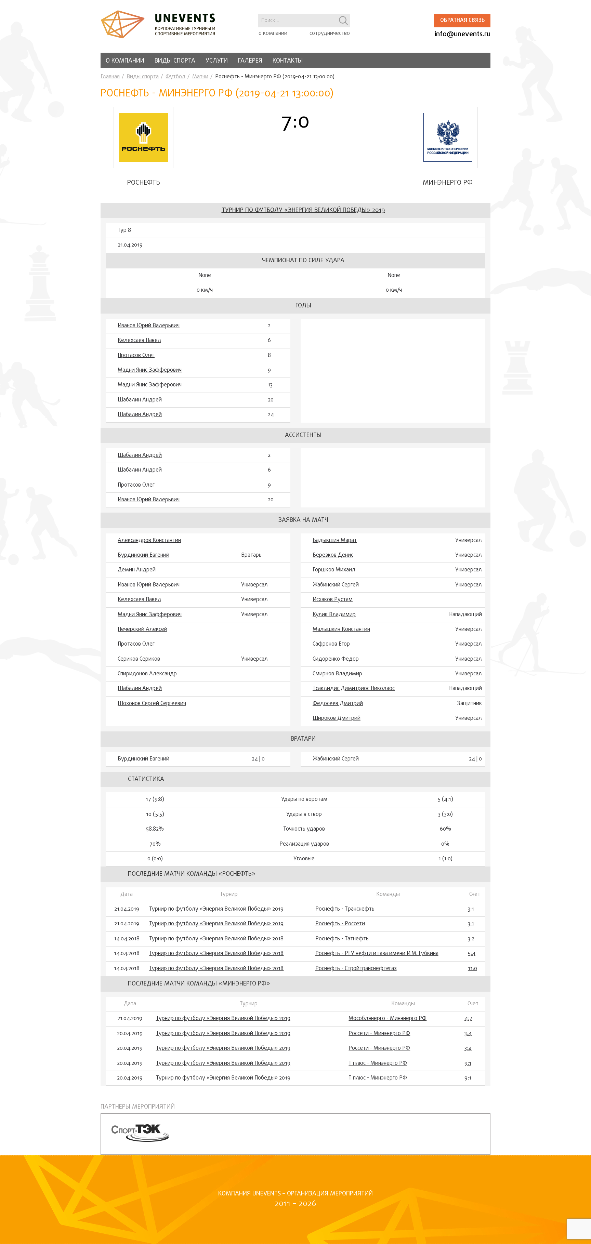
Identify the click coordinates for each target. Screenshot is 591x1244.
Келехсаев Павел (139, 340)
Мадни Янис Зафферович (150, 370)
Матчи (200, 77)
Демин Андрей (137, 570)
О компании (125, 61)
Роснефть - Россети (340, 924)
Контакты (288, 61)
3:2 (471, 939)
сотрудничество (330, 33)
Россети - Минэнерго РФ (379, 1033)
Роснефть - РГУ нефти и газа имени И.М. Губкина (376, 953)
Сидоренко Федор (336, 659)
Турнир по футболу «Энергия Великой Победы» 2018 (216, 939)
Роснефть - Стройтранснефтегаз (356, 968)
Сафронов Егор (331, 644)
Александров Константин (149, 540)
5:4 (471, 953)
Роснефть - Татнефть (342, 939)
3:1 (471, 909)
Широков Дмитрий (336, 718)
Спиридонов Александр (147, 674)
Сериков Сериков (139, 659)
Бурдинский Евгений (143, 555)
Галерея (250, 61)
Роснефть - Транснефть (345, 909)
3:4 (468, 1033)
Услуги (217, 61)
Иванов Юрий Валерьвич (149, 326)
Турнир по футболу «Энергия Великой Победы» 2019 (303, 210)
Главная (110, 77)
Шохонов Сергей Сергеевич (152, 703)
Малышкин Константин (341, 629)
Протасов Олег (136, 355)
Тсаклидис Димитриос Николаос (354, 688)
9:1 (467, 1063)
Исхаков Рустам (333, 600)
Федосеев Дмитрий (338, 703)
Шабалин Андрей (140, 400)
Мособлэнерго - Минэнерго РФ (387, 1018)
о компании (273, 33)
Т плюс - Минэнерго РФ (378, 1063)
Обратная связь (462, 20)
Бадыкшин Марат (335, 540)
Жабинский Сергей (336, 585)
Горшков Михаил (334, 570)
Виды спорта (175, 61)
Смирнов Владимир (337, 674)
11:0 (472, 968)
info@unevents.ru (462, 34)
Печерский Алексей (142, 629)
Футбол (175, 77)
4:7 (468, 1018)
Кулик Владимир (334, 615)
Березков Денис (333, 555)
